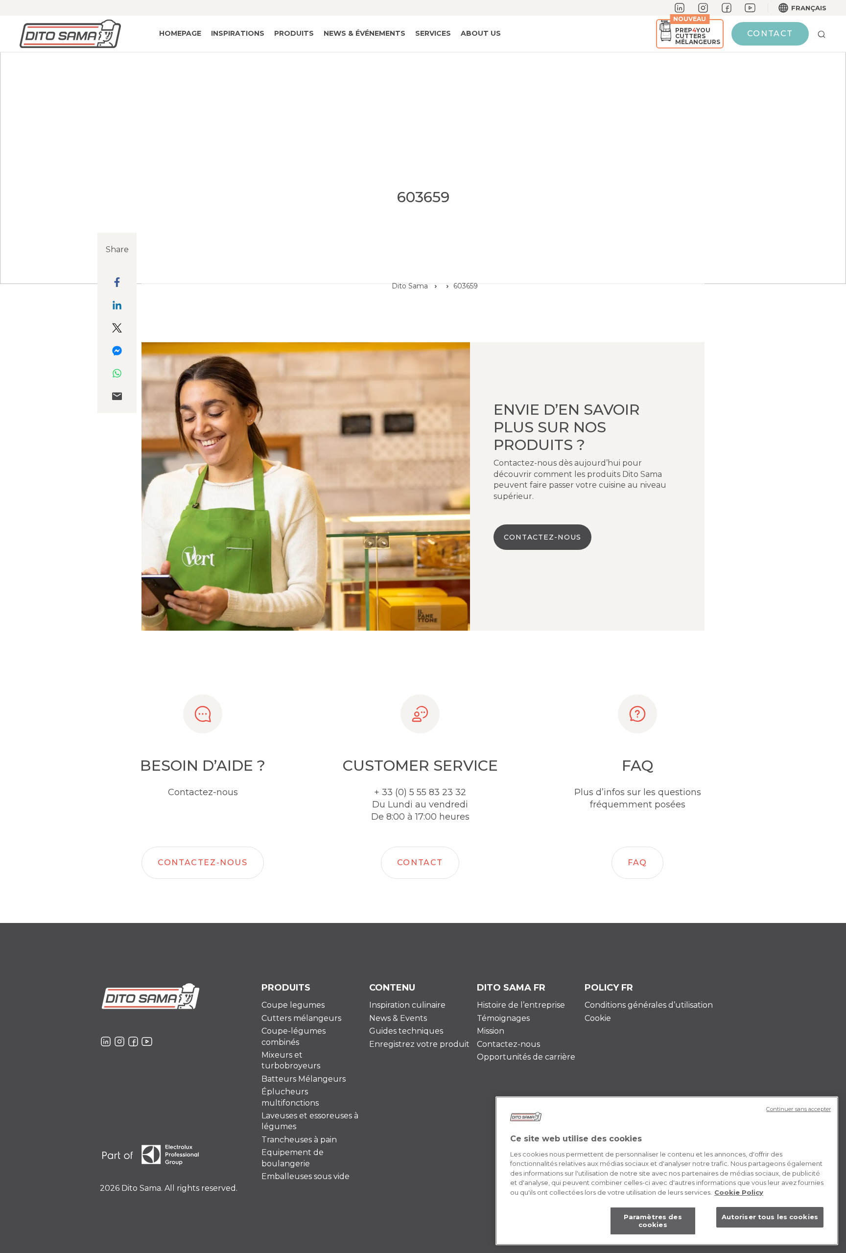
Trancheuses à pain (299, 1139)
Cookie (598, 1018)
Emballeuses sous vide (305, 1176)
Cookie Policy (738, 1192)
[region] (666, 1170)
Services (433, 33)
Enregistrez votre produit (419, 1044)
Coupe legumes (293, 1005)
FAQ (637, 862)
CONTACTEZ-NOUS (542, 537)
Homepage (180, 33)
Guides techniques (406, 1031)
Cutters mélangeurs (301, 1018)
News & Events (398, 1018)
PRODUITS (294, 33)
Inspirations (237, 33)
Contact (770, 33)
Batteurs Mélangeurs (303, 1079)
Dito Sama (410, 286)
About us (481, 33)
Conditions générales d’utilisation (649, 1005)
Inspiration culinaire (407, 1005)
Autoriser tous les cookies (770, 1217)
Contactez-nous (202, 862)
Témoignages (503, 1018)
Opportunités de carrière (526, 1057)
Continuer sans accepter (798, 1109)
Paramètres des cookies (653, 1221)
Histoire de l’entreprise (521, 1005)
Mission (490, 1031)
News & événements (364, 33)
